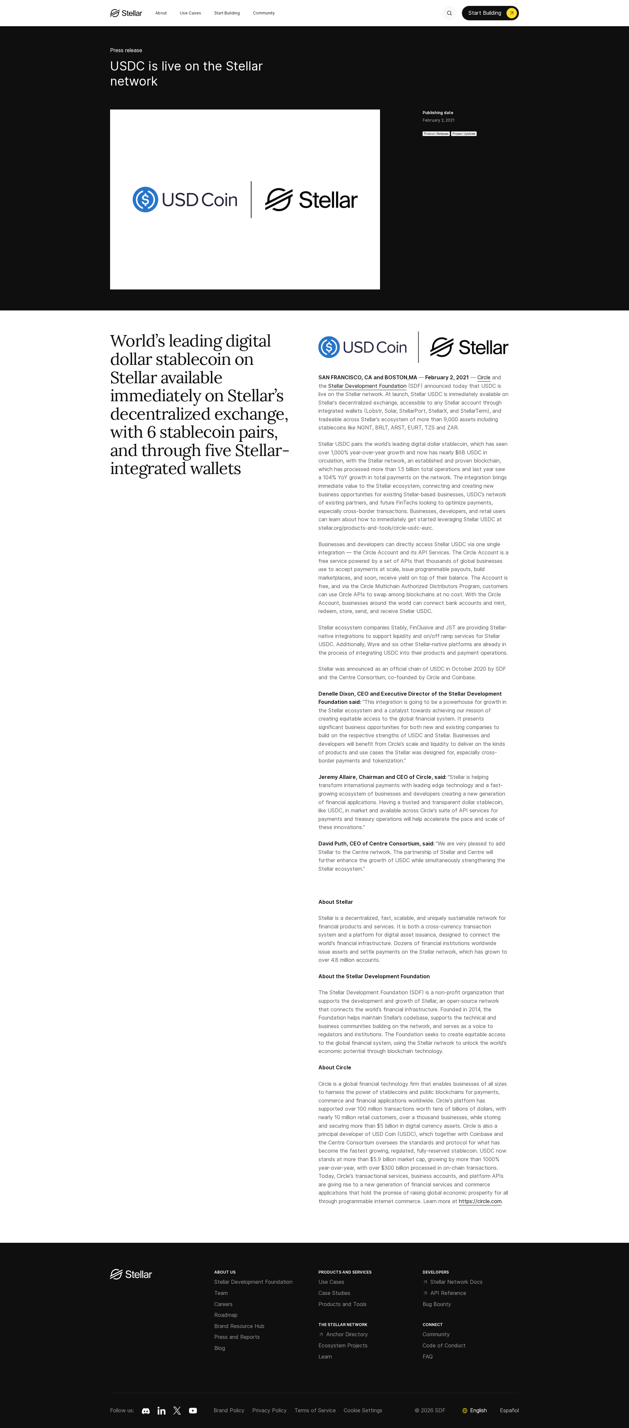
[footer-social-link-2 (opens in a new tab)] (177, 1411)
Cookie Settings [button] (363, 1410)
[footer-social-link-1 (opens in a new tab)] (161, 1411)
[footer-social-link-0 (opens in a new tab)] (146, 1411)
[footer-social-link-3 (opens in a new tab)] (193, 1411)
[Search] (449, 13)
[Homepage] (131, 1274)
